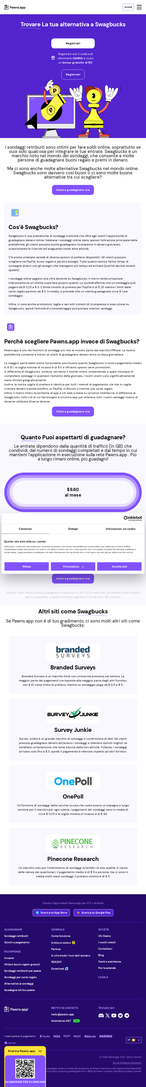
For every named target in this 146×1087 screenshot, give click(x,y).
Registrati (73, 74)
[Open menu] (139, 7)
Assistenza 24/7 (61, 1020)
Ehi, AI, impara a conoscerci (127, 1062)
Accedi (128, 7)
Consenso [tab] (25, 528)
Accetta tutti (119, 566)
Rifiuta (27, 566)
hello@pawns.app (62, 1014)
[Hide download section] (40, 1051)
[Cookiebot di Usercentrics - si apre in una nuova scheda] (126, 518)
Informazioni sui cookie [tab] (120, 528)
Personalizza (71, 566)
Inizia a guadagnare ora (73, 190)
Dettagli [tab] (73, 528)
